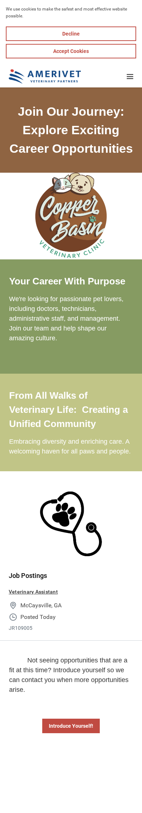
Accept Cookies (71, 51)
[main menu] (130, 76)
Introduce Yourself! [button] (71, 726)
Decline (71, 34)
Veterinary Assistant (33, 592)
